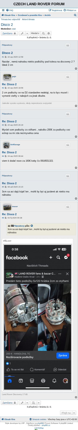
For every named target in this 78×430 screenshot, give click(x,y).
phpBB (40, 423)
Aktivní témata (28, 19)
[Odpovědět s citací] (67, 45)
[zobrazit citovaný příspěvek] (32, 225)
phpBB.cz (46, 425)
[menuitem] (9, 10)
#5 (3, 187)
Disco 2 (7, 25)
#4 (3, 156)
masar (15, 206)
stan (14, 29)
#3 (3, 125)
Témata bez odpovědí (10, 19)
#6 (3, 218)
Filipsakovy (7, 45)
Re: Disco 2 (9, 84)
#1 (3, 57)
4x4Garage (15, 145)
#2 (3, 88)
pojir (14, 76)
